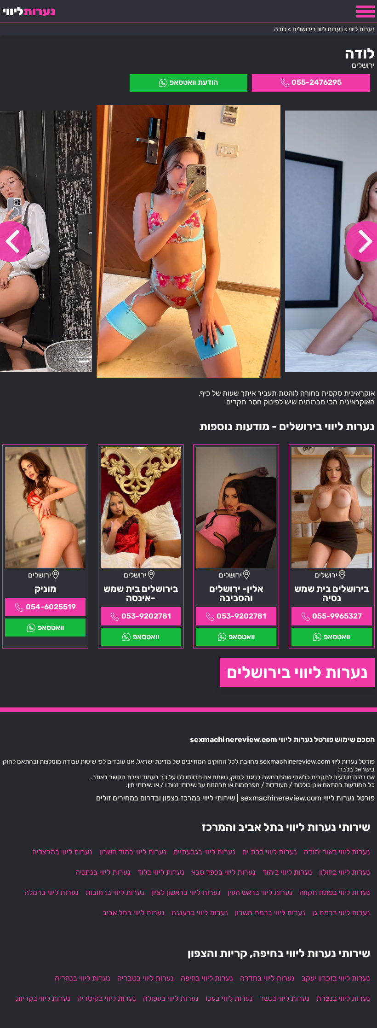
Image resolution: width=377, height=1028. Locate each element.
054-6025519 (51, 606)
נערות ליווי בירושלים (297, 672)
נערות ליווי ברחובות (115, 892)
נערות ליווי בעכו (229, 998)
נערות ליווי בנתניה (103, 872)
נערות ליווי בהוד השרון (132, 851)
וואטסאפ (337, 636)
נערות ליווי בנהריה (82, 978)
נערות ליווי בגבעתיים (204, 851)
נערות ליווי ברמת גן (341, 912)
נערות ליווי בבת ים (269, 851)
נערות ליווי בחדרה (267, 978)
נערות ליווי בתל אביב (134, 912)
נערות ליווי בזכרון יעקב (336, 978)
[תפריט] (365, 11)
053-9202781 (241, 616)
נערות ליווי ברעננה (199, 912)
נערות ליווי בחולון (344, 872)
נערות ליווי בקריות (43, 998)
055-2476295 (316, 82)
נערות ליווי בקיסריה (106, 998)
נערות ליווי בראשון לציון (186, 892)
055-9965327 (337, 616)
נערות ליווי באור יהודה (337, 851)
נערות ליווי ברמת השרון (270, 912)
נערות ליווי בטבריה (145, 978)
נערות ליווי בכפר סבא (223, 872)
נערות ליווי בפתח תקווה (334, 892)
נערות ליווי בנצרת (343, 998)
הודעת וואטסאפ (194, 82)
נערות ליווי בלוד (160, 872)
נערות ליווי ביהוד (287, 872)
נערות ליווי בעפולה (171, 998)
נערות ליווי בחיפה (207, 978)
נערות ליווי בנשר (284, 998)
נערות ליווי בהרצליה (62, 851)
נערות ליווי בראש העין (260, 892)
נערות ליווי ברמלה (51, 892)
